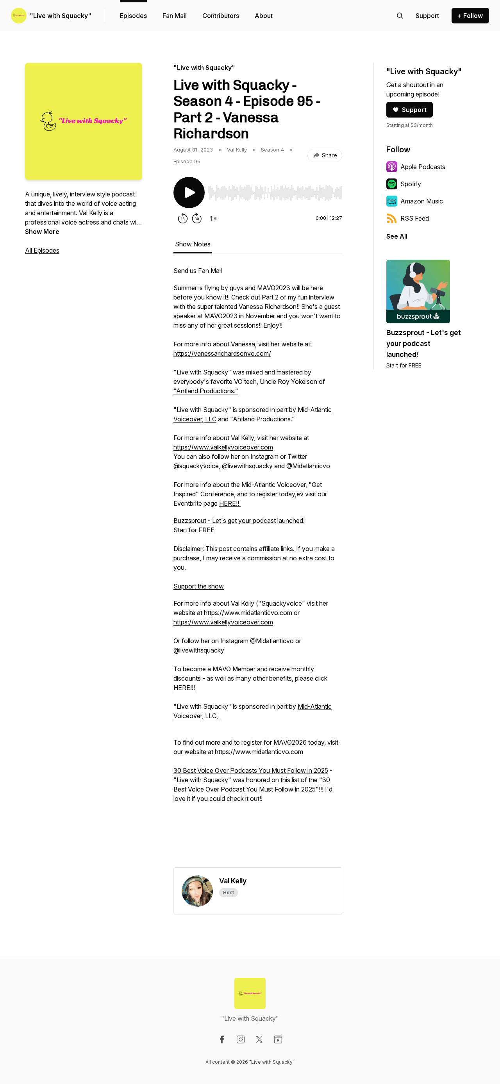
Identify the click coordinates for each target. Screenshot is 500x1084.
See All (396, 236)
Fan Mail (174, 16)
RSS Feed (414, 218)
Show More (42, 231)
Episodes (133, 16)
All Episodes (42, 250)
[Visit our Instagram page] (241, 1039)
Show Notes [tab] (193, 244)
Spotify (410, 184)
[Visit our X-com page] (259, 1039)
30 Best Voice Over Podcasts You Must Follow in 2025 (250, 770)
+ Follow (470, 16)
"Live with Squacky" (60, 16)
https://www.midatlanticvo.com (259, 752)
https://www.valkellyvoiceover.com (223, 447)
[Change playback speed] (213, 218)
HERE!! (230, 503)
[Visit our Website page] (278, 1039)
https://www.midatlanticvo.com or (252, 613)
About (264, 16)
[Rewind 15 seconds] (182, 218)
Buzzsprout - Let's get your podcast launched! (239, 520)
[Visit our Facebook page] (222, 1039)
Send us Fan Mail (197, 271)
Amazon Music (421, 201)
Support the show (198, 586)
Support (414, 110)
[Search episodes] (400, 15)
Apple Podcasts (422, 167)
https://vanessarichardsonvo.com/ (222, 353)
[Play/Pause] (189, 192)
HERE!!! (184, 688)
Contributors (220, 16)
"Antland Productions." (205, 391)
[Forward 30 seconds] (196, 218)
